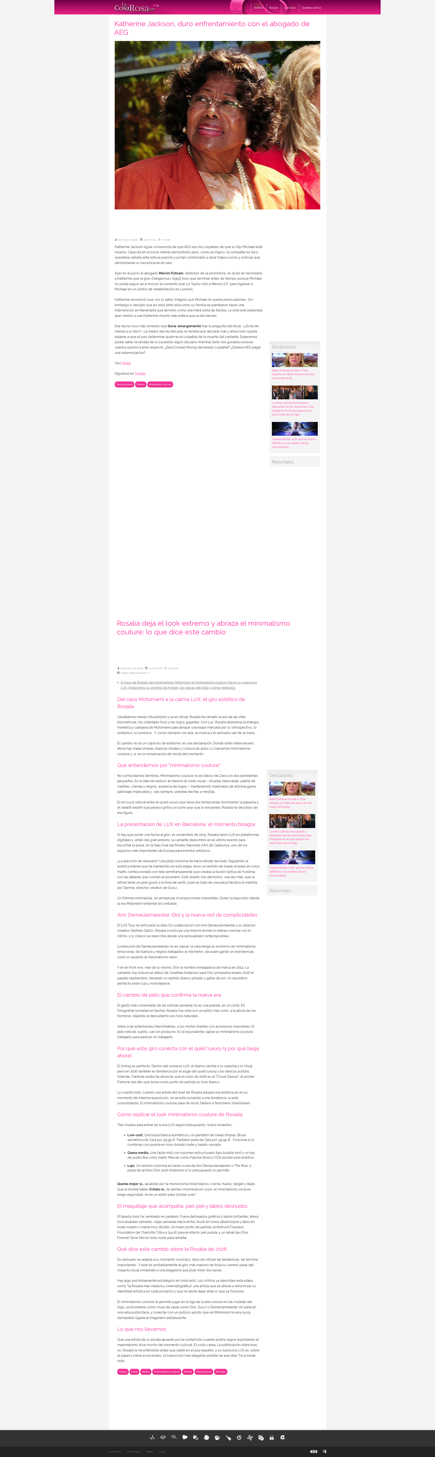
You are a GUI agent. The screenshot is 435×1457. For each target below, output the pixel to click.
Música (141, 384)
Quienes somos (311, 7)
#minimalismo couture (167, 1371)
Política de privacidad (133, 1452)
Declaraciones (124, 384)
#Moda (188, 1371)
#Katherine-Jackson (160, 384)
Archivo (258, 7)
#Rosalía (221, 1371)
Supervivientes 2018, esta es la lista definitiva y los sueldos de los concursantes (294, 443)
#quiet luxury (204, 1371)
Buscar (273, 7)
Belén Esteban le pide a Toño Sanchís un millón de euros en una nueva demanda (293, 374)
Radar (126, 363)
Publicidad (149, 1452)
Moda (134, 1371)
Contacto (290, 7)
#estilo (146, 1371)
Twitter (140, 374)
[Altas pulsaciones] (152, 1437)
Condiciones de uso (115, 1452)
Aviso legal (161, 1452)
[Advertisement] (217, 222)
